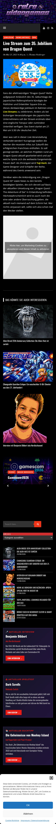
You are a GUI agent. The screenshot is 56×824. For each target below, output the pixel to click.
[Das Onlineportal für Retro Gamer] (28, 16)
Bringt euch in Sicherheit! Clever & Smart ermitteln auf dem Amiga (34, 613)
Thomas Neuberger (37, 54)
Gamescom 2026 (18, 477)
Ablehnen (28, 813)
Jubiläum (8, 37)
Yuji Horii (42, 163)
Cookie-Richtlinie (12, 820)
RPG (34, 37)
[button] (51, 777)
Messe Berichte (25, 472)
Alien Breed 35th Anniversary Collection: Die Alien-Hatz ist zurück (34, 550)
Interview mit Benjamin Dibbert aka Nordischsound (22, 445)
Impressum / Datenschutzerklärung (35, 820)
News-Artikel (23, 37)
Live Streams (10, 111)
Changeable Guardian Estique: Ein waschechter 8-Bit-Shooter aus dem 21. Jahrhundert (33, 563)
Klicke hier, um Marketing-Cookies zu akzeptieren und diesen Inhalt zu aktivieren (28, 247)
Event (12, 472)
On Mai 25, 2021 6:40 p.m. (14, 54)
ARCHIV (7, 534)
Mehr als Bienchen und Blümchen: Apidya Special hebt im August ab (34, 589)
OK (28, 805)
